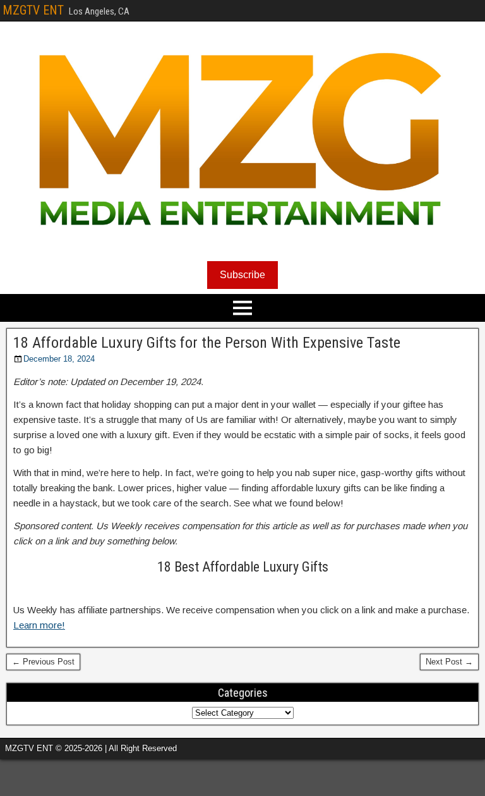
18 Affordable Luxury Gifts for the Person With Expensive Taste (206, 343)
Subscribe (242, 274)
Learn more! (39, 625)
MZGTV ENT (33, 10)
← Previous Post (43, 661)
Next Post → (449, 661)
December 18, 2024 (59, 359)
